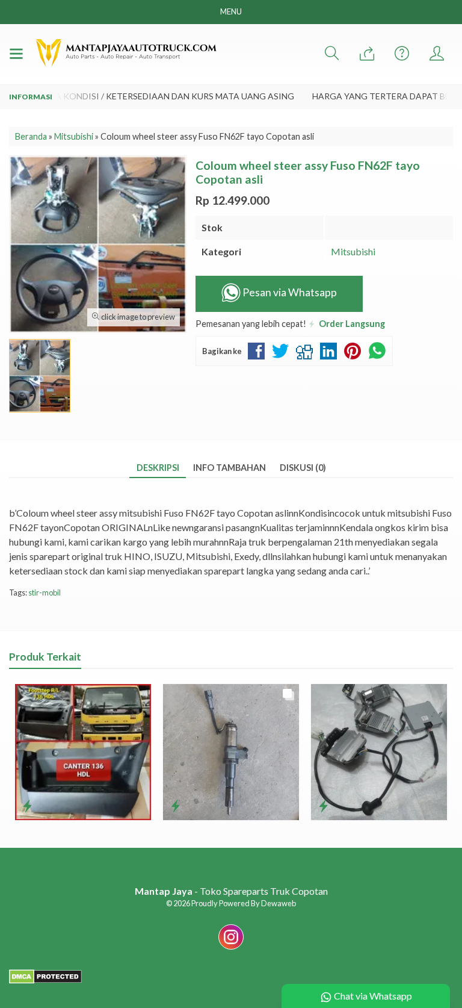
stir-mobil (44, 592)
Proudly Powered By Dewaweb (243, 903)
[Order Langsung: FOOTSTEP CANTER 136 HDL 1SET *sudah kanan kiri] (27, 805)
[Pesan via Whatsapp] (367, 54)
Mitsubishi (353, 251)
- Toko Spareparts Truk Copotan (231, 891)
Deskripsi (158, 467)
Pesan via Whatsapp (289, 292)
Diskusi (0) (303, 467)
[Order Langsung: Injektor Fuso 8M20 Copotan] (175, 805)
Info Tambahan (229, 467)
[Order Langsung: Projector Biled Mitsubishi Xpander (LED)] (323, 805)
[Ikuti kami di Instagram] (231, 948)
